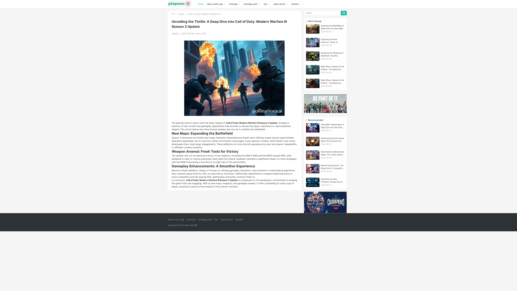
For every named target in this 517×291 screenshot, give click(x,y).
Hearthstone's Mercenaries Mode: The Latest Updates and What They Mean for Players (332, 153)
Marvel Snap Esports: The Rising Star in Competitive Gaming (332, 167)
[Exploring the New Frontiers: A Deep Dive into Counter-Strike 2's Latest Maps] (312, 182)
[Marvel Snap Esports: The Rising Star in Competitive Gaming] (312, 168)
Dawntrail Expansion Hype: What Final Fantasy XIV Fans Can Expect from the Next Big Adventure (332, 139)
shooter (295, 4)
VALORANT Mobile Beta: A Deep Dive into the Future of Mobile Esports (332, 126)
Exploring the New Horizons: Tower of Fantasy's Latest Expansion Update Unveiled (329, 41)
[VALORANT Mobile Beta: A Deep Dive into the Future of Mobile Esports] (312, 128)
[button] (224, 4)
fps (266, 4)
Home (201, 4)
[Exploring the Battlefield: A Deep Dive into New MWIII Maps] (312, 29)
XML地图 (193, 225)
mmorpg (233, 4)
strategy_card (251, 4)
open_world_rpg (215, 4)
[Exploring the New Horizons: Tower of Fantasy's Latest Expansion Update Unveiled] (312, 42)
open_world (279, 4)
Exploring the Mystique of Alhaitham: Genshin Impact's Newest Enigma (332, 54)
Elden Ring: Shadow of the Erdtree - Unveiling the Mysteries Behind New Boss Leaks (332, 68)
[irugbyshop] (325, 103)
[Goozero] (179, 4)
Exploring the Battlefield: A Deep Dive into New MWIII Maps (332, 27)
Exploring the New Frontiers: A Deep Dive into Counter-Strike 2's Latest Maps (332, 180)
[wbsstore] (325, 202)
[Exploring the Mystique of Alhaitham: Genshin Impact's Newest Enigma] (312, 56)
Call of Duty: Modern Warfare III (204, 14)
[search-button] (344, 13)
